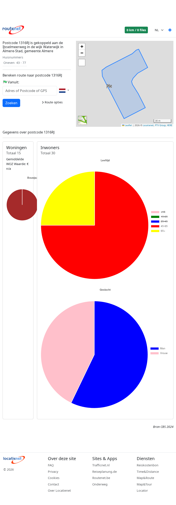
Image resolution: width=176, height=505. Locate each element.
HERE (169, 125)
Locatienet (148, 125)
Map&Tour (144, 484)
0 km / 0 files (136, 30)
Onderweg (100, 484)
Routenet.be (101, 478)
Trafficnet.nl (101, 465)
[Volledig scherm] (82, 62)
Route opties (53, 102)
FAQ (51, 465)
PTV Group (160, 125)
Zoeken (11, 102)
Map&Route (145, 478)
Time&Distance (148, 472)
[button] (109, 85)
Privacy (53, 472)
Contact (53, 484)
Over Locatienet (59, 490)
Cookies (53, 478)
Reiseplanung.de (104, 472)
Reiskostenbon (147, 465)
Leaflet (128, 125)
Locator (142, 490)
